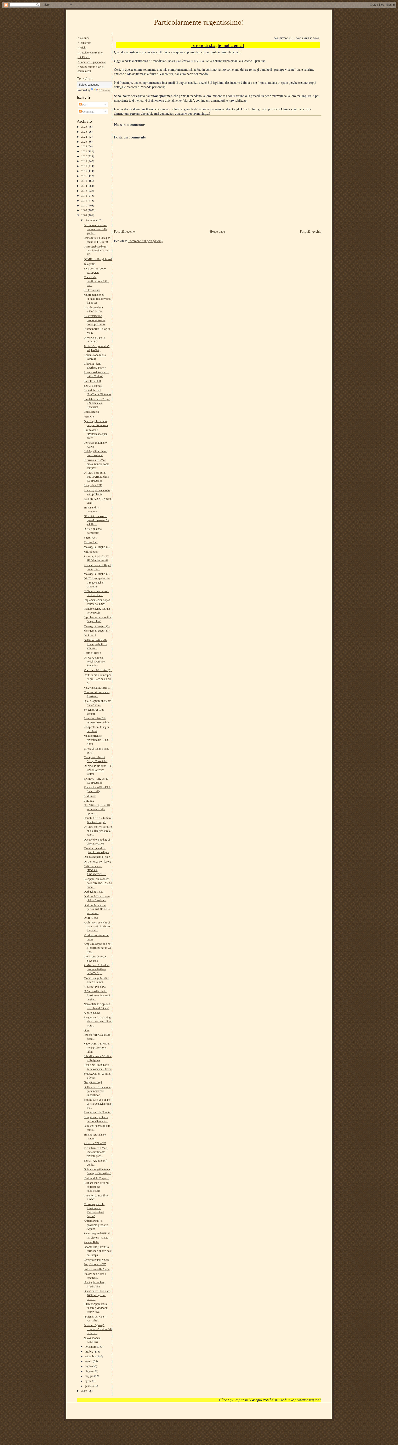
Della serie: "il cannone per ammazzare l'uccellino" (97, 1091)
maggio (89, 1376)
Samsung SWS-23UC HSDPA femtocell (96, 558)
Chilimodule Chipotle (96, 1178)
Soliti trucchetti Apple (96, 1269)
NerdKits (89, 416)
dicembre (90, 220)
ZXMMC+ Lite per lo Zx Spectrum (96, 780)
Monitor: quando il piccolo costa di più (96, 850)
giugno (89, 1371)
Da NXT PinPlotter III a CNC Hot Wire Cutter (98, 770)
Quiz (86, 1030)
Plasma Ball (90, 542)
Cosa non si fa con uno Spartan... (96, 694)
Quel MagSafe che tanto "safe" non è (97, 703)
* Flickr (82, 47)
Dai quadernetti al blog (97, 857)
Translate (104, 90)
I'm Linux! (90, 635)
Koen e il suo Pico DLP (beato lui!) (97, 789)
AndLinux (90, 796)
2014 (84, 186)
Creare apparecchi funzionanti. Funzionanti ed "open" (94, 1210)
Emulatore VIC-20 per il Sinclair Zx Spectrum (97, 403)
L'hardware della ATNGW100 (93, 309)
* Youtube (83, 38)
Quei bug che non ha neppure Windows (96, 423)
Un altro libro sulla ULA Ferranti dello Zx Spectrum (96, 477)
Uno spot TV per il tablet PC (94, 339)
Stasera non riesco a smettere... (95, 1276)
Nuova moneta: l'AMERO (92, 1340)
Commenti (88, 111)
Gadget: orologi (93, 1082)
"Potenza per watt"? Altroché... (95, 1318)
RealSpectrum (92, 290)
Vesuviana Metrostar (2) (98, 670)
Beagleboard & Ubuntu (97, 1112)
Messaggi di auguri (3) (97, 574)
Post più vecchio (310, 231)
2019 (84, 161)
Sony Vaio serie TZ (95, 1264)
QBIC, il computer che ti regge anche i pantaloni (97, 582)
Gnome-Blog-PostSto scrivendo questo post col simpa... (98, 1251)
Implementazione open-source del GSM (97, 602)
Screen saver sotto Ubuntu (94, 711)
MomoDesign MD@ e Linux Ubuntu (96, 980)
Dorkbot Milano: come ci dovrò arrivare (97, 898)
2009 (84, 210)
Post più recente (124, 231)
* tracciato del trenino (90, 52)
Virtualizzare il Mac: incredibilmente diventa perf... (96, 1152)
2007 (84, 1391)
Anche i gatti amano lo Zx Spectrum (97, 492)
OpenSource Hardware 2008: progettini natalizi (97, 1295)
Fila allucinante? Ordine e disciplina (98, 1058)
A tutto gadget (92, 1012)
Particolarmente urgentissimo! (199, 22)
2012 (84, 195)
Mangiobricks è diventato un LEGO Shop (96, 740)
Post (84, 104)
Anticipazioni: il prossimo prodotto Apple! (96, 1225)
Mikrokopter (91, 551)
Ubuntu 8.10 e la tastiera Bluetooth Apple (98, 820)
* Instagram (84, 43)
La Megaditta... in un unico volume (95, 453)
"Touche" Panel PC (95, 987)
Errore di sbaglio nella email (217, 45)
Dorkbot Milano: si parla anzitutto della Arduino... (97, 909)
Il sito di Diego (92, 653)
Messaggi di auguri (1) (97, 630)
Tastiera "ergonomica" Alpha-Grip (96, 348)
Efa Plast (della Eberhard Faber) (95, 365)
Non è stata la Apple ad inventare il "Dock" (97, 1006)
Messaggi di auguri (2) (97, 626)
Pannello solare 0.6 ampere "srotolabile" (97, 720)
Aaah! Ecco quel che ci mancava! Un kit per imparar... (97, 926)
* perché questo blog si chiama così (91, 69)
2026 (84, 127)
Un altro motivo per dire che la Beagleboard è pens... (98, 831)
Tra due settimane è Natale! (95, 1136)
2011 (84, 200)
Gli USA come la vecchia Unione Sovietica (94, 661)
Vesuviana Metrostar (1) (98, 687)
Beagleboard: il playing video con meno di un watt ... (98, 1021)
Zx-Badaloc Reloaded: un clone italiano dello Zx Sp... (96, 969)
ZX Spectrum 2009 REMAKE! (95, 270)
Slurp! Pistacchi (93, 385)
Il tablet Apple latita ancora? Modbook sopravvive (96, 1308)
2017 (84, 171)
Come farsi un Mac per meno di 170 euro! (97, 240)
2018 (84, 166)
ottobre (89, 1351)
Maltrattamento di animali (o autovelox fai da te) (97, 298)
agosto (89, 1361)
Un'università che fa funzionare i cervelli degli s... (97, 995)
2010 (84, 205)
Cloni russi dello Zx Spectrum (95, 958)
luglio (88, 1366)
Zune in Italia (91, 1242)
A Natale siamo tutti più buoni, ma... (97, 567)
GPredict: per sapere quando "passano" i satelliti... (96, 520)
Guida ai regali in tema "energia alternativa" (97, 1171)
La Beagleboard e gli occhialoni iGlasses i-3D (97, 250)
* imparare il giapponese (92, 62)
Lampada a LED (93, 485)
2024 (84, 136)
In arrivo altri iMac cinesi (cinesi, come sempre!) (96, 464)
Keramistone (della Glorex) (95, 357)
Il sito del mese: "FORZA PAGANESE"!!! (95, 870)
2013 (84, 191)
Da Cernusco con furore (97, 861)
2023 (84, 141)
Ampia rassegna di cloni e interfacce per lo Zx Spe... (97, 948)
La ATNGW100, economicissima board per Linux (94, 320)
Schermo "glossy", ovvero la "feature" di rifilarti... (98, 1329)
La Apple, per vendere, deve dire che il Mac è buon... (98, 883)
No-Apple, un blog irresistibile (94, 1284)
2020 (84, 156)
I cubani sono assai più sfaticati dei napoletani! (96, 1187)
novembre (91, 1346)
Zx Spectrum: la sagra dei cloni (96, 729)
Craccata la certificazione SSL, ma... (96, 281)
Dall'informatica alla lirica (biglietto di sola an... (95, 644)
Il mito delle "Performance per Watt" (95, 434)
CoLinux (89, 800)
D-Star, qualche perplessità (93, 531)
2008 (84, 215)
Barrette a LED (92, 381)
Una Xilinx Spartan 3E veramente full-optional (97, 809)
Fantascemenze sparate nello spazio (97, 610)
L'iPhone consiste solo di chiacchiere (96, 593)
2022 (84, 146)
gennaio (90, 1386)
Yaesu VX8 (90, 537)
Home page (217, 231)
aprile (88, 1381)
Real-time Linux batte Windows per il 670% (98, 1067)
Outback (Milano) (94, 891)
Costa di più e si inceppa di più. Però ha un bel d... (97, 679)
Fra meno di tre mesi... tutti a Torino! (96, 374)
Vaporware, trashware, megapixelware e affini (96, 1047)
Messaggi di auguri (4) (97, 547)
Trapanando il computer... (92, 509)
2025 (84, 131)
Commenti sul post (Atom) (145, 241)
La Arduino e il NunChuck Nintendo (97, 392)
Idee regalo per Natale (96, 1259)
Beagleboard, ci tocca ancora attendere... (96, 1119)
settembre (91, 1356)
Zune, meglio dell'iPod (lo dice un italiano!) (97, 1235)
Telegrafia (89, 264)
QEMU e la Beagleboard (98, 259)
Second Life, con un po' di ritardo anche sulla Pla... (97, 1104)
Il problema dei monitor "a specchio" (97, 619)
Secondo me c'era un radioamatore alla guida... (95, 229)
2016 (84, 176)
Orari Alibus (91, 918)
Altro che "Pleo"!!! (95, 1143)
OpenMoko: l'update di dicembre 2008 (97, 841)
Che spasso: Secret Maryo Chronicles (95, 759)
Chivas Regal (91, 412)
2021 (84, 151)
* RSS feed (84, 57)
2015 (84, 181)
